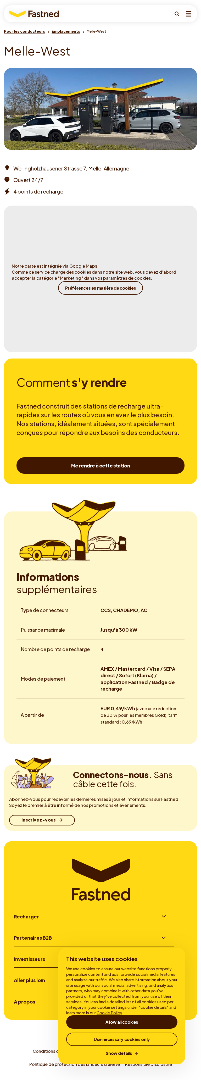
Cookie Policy (109, 1012)
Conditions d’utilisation (56, 1051)
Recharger (26, 916)
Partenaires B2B (33, 938)
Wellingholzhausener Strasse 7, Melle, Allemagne (71, 168)
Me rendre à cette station (100, 465)
